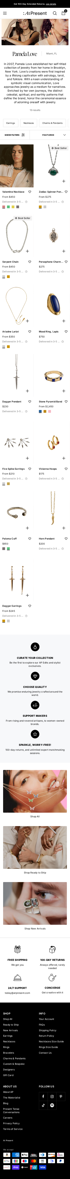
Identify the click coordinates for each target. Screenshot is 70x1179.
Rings (6, 1047)
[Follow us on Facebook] (43, 1096)
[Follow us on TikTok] (43, 1105)
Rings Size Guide (48, 1047)
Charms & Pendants (52, 123)
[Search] (54, 13)
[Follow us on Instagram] (52, 1096)
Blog (5, 1103)
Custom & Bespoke (13, 1063)
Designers (9, 1069)
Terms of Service (13, 1129)
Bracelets (8, 1052)
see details (51, 4)
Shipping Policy (47, 1030)
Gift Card (8, 1075)
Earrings (10, 123)
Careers (7, 1117)
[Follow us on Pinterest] (60, 1096)
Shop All (7, 1019)
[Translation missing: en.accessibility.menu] (6, 13)
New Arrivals (10, 1030)
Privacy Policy (11, 1123)
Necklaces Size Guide (51, 1041)
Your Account (46, 1019)
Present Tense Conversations (11, 1110)
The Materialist (11, 1097)
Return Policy (46, 1035)
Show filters (12, 135)
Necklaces (29, 123)
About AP (8, 1091)
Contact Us (45, 1052)
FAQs (42, 1024)
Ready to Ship (11, 1024)
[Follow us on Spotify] (52, 1105)
